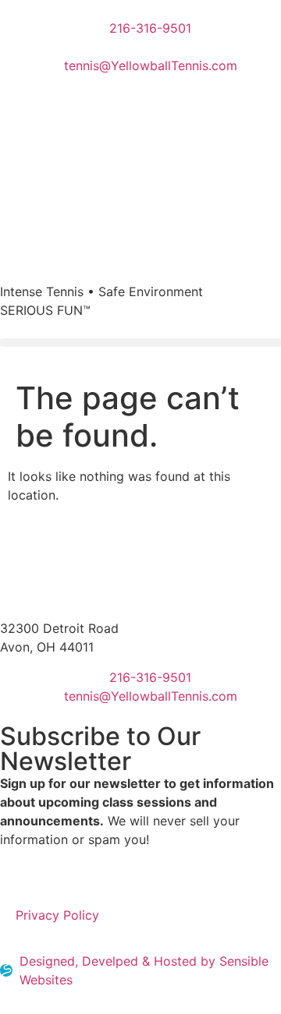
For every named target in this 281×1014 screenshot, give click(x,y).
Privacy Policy (57, 915)
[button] (140, 342)
